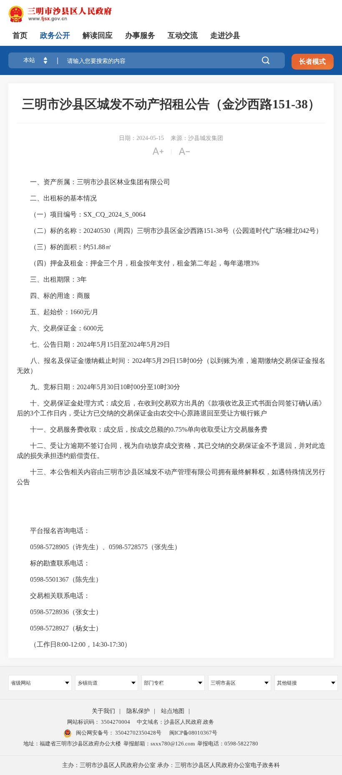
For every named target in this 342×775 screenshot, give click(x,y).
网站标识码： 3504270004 (98, 722)
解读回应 (98, 35)
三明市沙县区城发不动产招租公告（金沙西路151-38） (171, 104)
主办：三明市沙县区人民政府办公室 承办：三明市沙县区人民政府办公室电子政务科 (171, 765)
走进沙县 (225, 35)
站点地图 (172, 711)
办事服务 (140, 35)
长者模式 (312, 61)
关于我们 (103, 711)
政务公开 (55, 35)
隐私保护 (138, 711)
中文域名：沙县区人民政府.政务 (175, 722)
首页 (20, 35)
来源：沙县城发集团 (197, 138)
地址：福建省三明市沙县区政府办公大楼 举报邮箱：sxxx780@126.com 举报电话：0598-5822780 (140, 743)
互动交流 (183, 35)
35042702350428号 (137, 733)
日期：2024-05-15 (141, 138)
